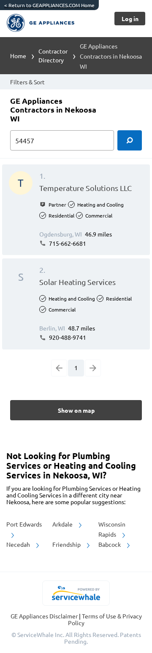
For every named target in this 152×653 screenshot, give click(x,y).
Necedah (18, 544)
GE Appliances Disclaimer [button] (45, 616)
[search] (129, 140)
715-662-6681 (67, 243)
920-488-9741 (67, 337)
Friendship (67, 544)
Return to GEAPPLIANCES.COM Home (49, 5)
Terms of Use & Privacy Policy (105, 619)
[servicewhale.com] (76, 593)
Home (18, 55)
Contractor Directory (53, 55)
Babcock (110, 544)
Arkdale (63, 524)
